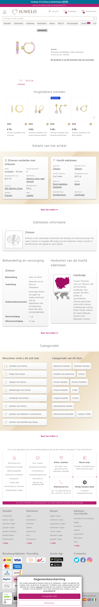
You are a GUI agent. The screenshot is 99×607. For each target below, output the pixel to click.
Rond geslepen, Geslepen (60, 186)
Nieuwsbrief (38, 478)
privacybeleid (48, 591)
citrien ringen (55, 531)
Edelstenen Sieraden (61, 366)
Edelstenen (18, 23)
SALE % (61, 23)
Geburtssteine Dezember (63, 414)
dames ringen (8, 520)
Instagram (89, 560)
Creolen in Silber (84, 414)
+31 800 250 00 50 (63, 491)
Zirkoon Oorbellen (60, 390)
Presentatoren (38, 471)
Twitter (76, 560)
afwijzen (39, 587)
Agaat (76, 522)
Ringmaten (14, 478)
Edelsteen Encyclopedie (84, 518)
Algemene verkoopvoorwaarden (15, 596)
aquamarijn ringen (57, 524)
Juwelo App (14, 482)
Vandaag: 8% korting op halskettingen (46, 2)
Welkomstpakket (14, 471)
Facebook (83, 560)
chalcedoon (31, 539)
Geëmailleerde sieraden (63, 406)
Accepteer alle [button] (49, 596)
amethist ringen (56, 520)
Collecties (30, 23)
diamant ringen (9, 524)
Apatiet (77, 530)
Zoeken (94, 18)
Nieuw (52, 23)
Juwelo (85, 23)
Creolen (8, 195)
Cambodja (80, 194)
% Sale (74, 390)
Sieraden (7, 23)
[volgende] (94, 117)
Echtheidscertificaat (14, 467)
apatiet (29, 527)
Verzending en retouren (14, 486)
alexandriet (31, 520)
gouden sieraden (9, 531)
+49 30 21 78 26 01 (63, 493)
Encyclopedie (72, 23)
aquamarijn (31, 531)
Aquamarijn (79, 534)
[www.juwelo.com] (89, 599)
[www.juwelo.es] (84, 599)
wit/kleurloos (59, 194)
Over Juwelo (37, 463)
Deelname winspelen (14, 475)
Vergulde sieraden (60, 398)
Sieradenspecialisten (37, 467)
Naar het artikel (48, 209)
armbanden (7, 516)
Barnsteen (78, 538)
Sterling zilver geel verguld (35, 180)
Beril (76, 542)
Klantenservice (14, 463)
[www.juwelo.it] (94, 599)
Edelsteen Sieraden (82, 366)
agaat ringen (55, 516)
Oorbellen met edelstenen (63, 374)
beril (28, 535)
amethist (30, 524)
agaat (28, 516)
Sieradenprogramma (37, 475)
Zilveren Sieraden (60, 382)
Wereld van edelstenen (37, 483)
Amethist (78, 526)
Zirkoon (56, 168)
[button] (4, 11)
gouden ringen (9, 527)
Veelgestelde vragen (14, 490)
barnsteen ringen (57, 527)
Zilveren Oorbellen (79, 382)
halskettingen (8, 535)
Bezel (77, 184)
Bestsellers (42, 23)
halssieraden (8, 539)
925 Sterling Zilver (14, 188)
